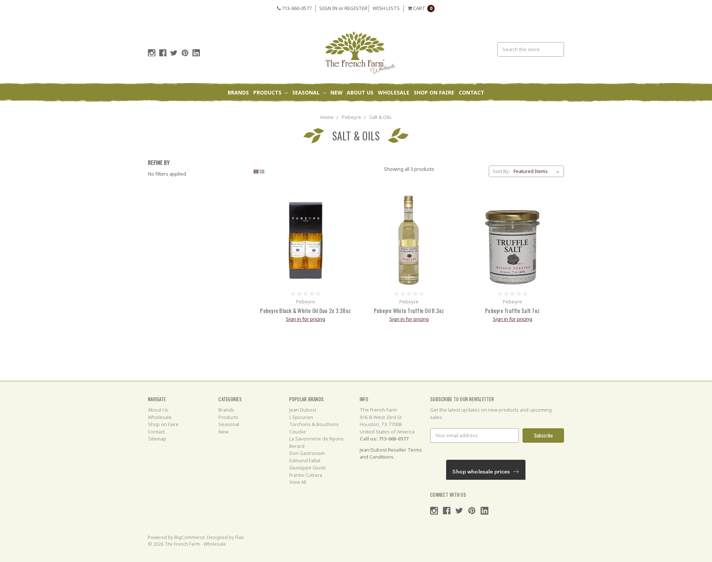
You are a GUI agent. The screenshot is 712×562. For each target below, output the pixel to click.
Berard (296, 446)
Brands (238, 92)
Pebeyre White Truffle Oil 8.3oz (409, 310)
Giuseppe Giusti (307, 467)
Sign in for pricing (305, 319)
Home (327, 117)
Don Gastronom (307, 453)
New (336, 92)
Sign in (328, 8)
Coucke (297, 431)
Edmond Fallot (304, 460)
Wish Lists (386, 8)
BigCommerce (189, 537)
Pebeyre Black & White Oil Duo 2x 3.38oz (305, 310)
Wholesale (393, 92)
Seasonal (306, 92)
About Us (360, 92)
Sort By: (501, 171)
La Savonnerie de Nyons (316, 438)
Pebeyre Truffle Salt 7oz (512, 310)
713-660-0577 (296, 8)
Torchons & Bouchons (314, 424)
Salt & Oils (380, 117)
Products (268, 92)
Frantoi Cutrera (305, 475)
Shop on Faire (434, 92)
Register (356, 8)
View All (297, 482)
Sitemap (157, 438)
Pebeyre (351, 117)
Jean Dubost (302, 409)
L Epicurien (301, 417)
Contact (471, 92)
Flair (239, 537)
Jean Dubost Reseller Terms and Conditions (391, 453)
